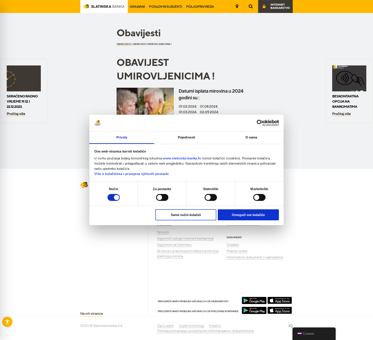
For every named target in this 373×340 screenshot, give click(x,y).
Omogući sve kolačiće (248, 215)
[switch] (162, 197)
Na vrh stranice (91, 313)
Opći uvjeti (165, 326)
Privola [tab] (121, 137)
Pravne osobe (237, 251)
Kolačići (215, 326)
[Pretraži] (250, 6)
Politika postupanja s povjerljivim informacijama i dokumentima (205, 331)
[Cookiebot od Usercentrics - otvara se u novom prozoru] (260, 123)
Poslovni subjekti (165, 6)
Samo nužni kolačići (186, 215)
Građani (137, 6)
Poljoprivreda (200, 6)
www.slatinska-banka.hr (182, 158)
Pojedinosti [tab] (186, 137)
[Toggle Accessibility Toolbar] (7, 322)
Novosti (163, 232)
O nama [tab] (251, 137)
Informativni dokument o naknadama (255, 257)
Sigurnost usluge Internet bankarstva (185, 238)
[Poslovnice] (237, 6)
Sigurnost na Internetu (174, 245)
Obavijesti (124, 44)
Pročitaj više (16, 114)
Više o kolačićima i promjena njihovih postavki (131, 174)
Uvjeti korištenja (191, 326)
